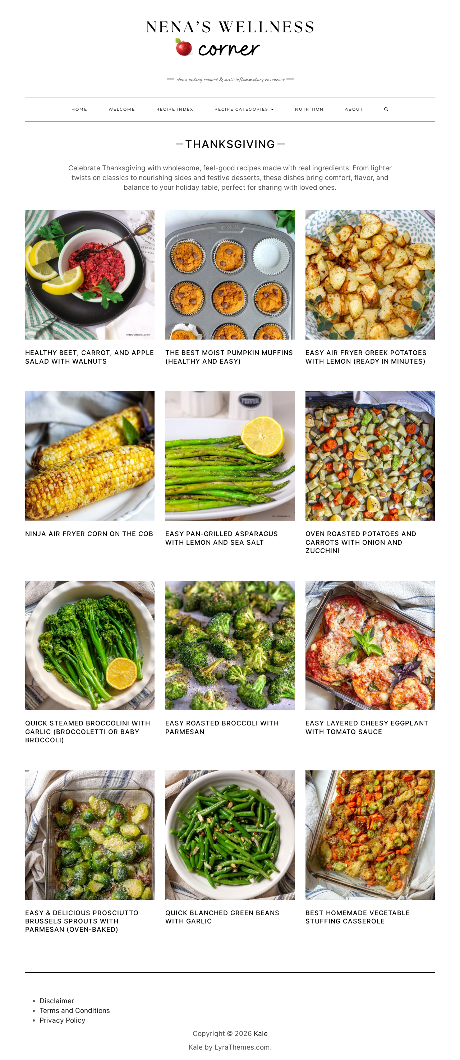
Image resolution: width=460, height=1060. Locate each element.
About (354, 109)
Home (79, 109)
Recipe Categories (242, 109)
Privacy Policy (63, 1020)
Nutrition (309, 109)
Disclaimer (57, 1001)
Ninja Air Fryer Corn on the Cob (89, 534)
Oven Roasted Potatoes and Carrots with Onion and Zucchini (361, 542)
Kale (261, 1033)
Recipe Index (174, 109)
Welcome (122, 109)
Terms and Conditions (75, 1010)
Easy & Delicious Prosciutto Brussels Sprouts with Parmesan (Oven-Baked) (82, 921)
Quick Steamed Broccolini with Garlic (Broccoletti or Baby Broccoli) (87, 731)
